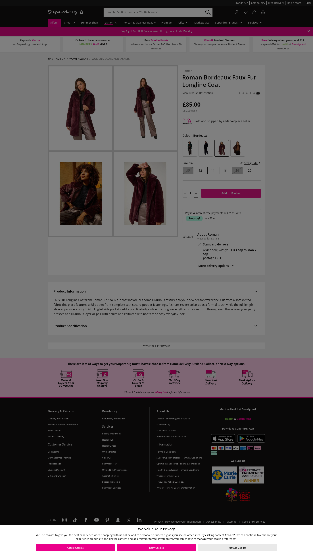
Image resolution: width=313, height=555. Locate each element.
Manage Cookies (237, 547)
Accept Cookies (75, 547)
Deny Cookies (156, 547)
